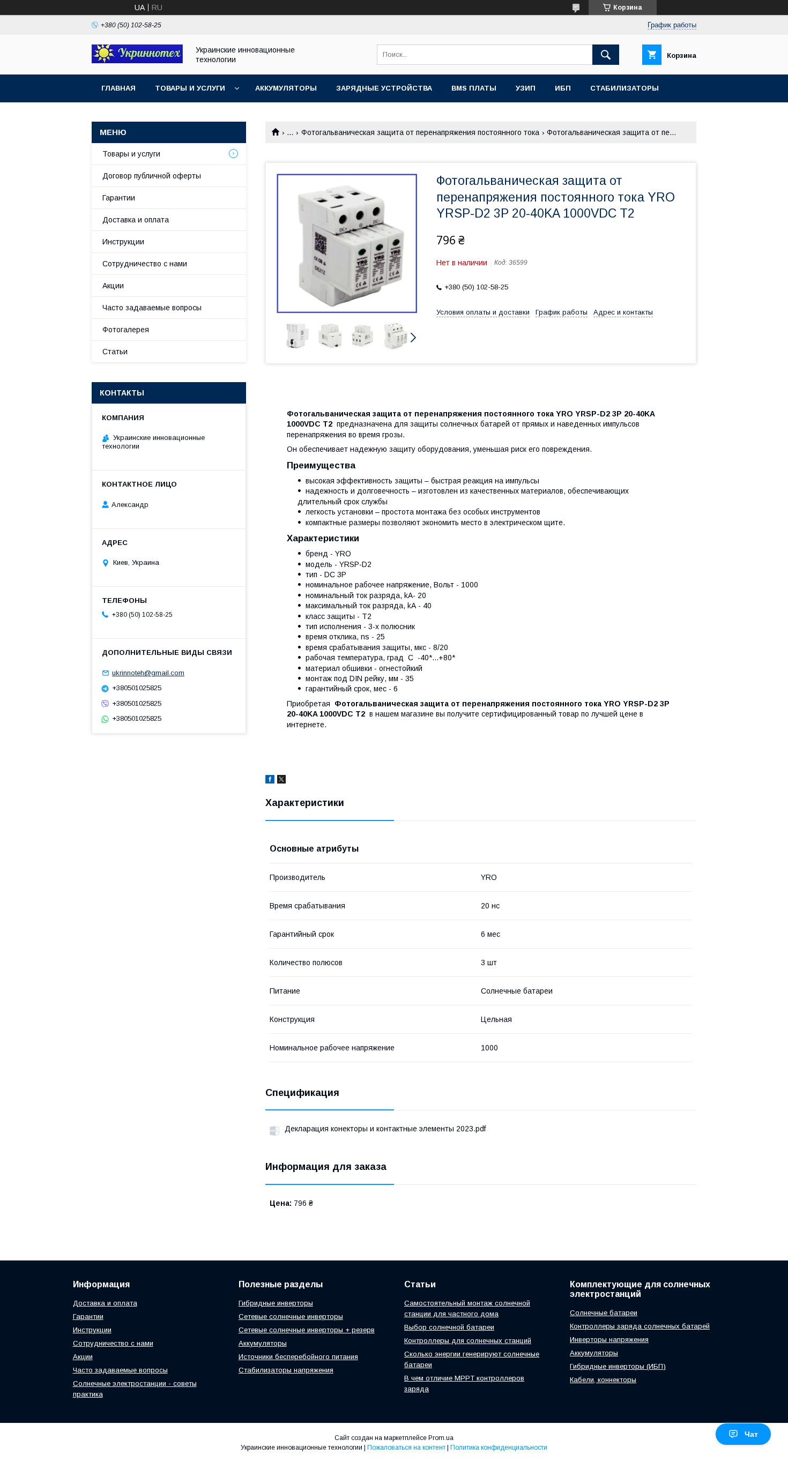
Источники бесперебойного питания (298, 1357)
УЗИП (526, 88)
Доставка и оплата (135, 219)
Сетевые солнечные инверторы (291, 1316)
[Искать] (605, 54)
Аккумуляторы (286, 88)
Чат (751, 1434)
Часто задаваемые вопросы (152, 307)
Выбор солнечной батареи (449, 1327)
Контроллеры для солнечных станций (467, 1341)
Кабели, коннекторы (603, 1380)
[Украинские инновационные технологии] (137, 60)
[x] (281, 781)
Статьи (115, 351)
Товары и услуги (190, 88)
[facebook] (269, 781)
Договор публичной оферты (151, 175)
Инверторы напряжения (609, 1340)
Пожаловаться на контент (406, 1447)
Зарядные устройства (384, 88)
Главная (118, 88)
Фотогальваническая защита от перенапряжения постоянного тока (420, 132)
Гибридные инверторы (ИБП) (618, 1366)
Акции (113, 285)
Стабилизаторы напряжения (286, 1370)
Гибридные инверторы (276, 1303)
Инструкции (123, 241)
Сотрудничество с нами (144, 263)
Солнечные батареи (603, 1313)
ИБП (563, 88)
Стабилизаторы (624, 88)
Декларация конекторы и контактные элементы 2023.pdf (385, 1128)
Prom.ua (441, 1438)
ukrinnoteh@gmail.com (148, 673)
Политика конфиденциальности (498, 1447)
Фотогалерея (125, 329)
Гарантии (118, 197)
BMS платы (473, 88)
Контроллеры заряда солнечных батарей (640, 1326)
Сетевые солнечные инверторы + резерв (307, 1330)
